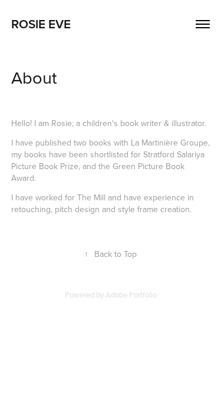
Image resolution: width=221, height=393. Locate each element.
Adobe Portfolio (131, 294)
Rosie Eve (41, 23)
